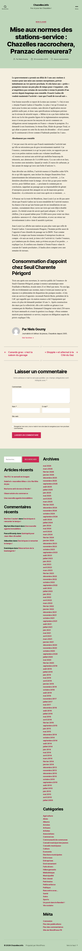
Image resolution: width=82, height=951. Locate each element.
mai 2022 (47, 597)
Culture (46, 849)
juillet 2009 (48, 800)
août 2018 (47, 693)
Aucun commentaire (61, 59)
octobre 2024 (49, 514)
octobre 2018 (49, 690)
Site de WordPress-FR (52, 930)
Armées (46, 825)
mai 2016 (47, 717)
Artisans (46, 828)
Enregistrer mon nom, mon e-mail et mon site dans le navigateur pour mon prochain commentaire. (41, 427)
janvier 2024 (48, 540)
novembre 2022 (50, 579)
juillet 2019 (47, 672)
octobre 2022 (49, 582)
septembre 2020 (50, 654)
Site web (15, 416)
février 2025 (48, 505)
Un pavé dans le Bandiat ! (54, 902)
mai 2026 (47, 466)
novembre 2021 (50, 615)
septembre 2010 (50, 782)
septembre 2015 (50, 726)
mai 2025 (47, 496)
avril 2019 (47, 681)
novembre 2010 (50, 776)
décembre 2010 (50, 773)
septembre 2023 (50, 552)
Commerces (48, 837)
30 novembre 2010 (41, 59)
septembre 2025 (50, 484)
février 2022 (48, 606)
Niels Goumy (23, 59)
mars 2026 (47, 469)
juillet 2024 (48, 523)
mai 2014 (47, 752)
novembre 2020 (50, 648)
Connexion (47, 921)
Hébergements (49, 870)
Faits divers (48, 867)
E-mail (45, 406)
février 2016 (48, 723)
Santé (45, 893)
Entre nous (47, 858)
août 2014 (47, 743)
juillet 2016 (47, 714)
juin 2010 (47, 791)
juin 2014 (47, 749)
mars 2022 (47, 603)
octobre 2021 (48, 618)
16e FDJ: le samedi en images (16, 477)
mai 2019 (47, 678)
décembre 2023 (50, 543)
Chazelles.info (41, 5)
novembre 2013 (50, 770)
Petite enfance (49, 885)
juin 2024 (47, 526)
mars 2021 (47, 639)
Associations (48, 834)
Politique (47, 888)
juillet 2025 (48, 490)
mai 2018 (47, 696)
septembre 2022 (50, 585)
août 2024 (47, 520)
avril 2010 (47, 797)
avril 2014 (47, 755)
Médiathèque (48, 873)
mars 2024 (47, 534)
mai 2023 (47, 564)
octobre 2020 (49, 651)
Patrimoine (47, 882)
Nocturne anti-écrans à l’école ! (17, 489)
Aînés (45, 819)
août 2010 (47, 785)
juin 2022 (47, 594)
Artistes (46, 831)
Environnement (49, 864)
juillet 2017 (47, 702)
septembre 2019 (50, 666)
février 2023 (48, 573)
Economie (47, 852)
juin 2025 (47, 493)
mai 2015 (47, 732)
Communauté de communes (55, 840)
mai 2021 (47, 633)
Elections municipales (52, 855)
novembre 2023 (50, 546)
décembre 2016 (50, 708)
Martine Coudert (11, 519)
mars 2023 (47, 570)
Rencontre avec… (50, 890)
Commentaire (16, 387)
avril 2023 (47, 567)
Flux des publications (52, 924)
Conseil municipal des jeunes (55, 843)
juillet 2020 (48, 657)
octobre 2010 (49, 779)
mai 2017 (47, 705)
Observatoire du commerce (16, 493)
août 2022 (47, 588)
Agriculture (48, 816)
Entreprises (48, 861)
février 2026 (48, 472)
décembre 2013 (50, 767)
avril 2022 (47, 600)
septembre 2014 (50, 741)
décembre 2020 (50, 645)
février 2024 (48, 537)
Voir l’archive (28, 338)
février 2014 (48, 761)
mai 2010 (47, 794)
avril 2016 (47, 720)
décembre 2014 (50, 735)
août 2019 (47, 669)
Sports (46, 899)
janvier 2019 (48, 684)
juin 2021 (47, 630)
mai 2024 (47, 529)
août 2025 (47, 487)
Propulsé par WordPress (35, 945)
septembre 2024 (50, 517)
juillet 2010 (48, 788)
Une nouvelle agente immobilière (18, 498)
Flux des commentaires (53, 927)
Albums (46, 822)
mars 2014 (47, 758)
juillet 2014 (47, 746)
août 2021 (47, 624)
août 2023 (47, 555)
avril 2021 (47, 636)
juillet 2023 (48, 558)
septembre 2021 (50, 621)
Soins (45, 896)
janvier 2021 (48, 642)
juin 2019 (47, 675)
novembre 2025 (50, 481)
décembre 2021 (50, 612)
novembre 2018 (50, 687)
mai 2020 (47, 660)
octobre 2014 (49, 738)
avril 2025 (47, 499)
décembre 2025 (50, 478)
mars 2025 (47, 502)
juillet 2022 (48, 591)
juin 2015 (47, 729)
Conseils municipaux (52, 846)
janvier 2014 (48, 764)
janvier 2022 (48, 609)
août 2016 (47, 711)
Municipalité (48, 876)
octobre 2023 (49, 549)
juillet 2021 (47, 627)
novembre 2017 (50, 699)
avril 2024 (47, 531)
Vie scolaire (48, 905)
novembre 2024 (50, 511)
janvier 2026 (48, 475)
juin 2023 (47, 561)
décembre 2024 (50, 508)
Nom (14, 406)
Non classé (41, 22)
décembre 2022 (50, 576)
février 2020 (48, 663)
